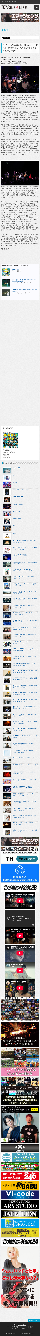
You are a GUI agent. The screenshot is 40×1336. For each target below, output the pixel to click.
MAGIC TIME (16, 269)
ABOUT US (14, 1327)
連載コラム (25, 1328)
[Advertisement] (20, 325)
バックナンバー (22, 1327)
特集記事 (30, 1327)
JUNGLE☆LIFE (14, 7)
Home (8, 1327)
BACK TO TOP (34, 1320)
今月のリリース (16, 1328)
